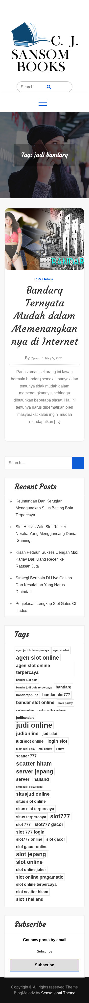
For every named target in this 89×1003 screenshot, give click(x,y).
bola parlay (65, 703)
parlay (60, 748)
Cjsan (35, 358)
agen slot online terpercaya (33, 669)
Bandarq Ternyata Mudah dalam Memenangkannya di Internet (44, 316)
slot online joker (31, 870)
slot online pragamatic (39, 877)
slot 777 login (30, 832)
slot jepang (31, 854)
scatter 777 (26, 756)
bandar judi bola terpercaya (34, 687)
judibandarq (25, 717)
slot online (29, 862)
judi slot (50, 734)
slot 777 (23, 824)
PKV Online (43, 279)
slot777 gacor (49, 824)
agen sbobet (61, 650)
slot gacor (55, 839)
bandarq (63, 687)
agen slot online (37, 657)
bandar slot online (35, 702)
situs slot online (31, 801)
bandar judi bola (26, 679)
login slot (57, 741)
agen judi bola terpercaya (32, 650)
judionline (27, 733)
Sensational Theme (58, 993)
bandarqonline (27, 695)
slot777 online (29, 839)
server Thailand (32, 779)
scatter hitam (34, 763)
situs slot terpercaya (35, 809)
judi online (34, 725)
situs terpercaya (31, 817)
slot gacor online (31, 847)
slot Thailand (30, 899)
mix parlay (45, 748)
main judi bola (25, 748)
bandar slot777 (56, 695)
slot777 (60, 816)
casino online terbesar (52, 710)
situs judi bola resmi (29, 786)
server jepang (34, 771)
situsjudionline (33, 794)
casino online (25, 710)
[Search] (48, 86)
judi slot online (30, 741)
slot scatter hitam (32, 892)
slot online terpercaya (36, 884)
